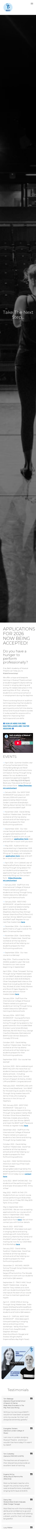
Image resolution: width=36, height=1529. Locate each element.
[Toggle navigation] (31, 3)
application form (21, 839)
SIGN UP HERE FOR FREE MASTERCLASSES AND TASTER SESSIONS (16, 725)
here (23, 922)
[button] (5, 1364)
